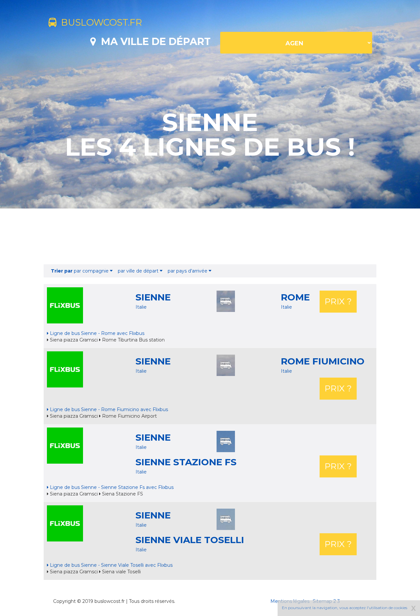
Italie (141, 307)
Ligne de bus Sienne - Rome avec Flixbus (96, 333)
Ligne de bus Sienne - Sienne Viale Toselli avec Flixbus (111, 565)
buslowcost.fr (99, 22)
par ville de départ (139, 271)
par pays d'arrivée (188, 271)
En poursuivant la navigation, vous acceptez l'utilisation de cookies (344, 607)
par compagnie (80, 271)
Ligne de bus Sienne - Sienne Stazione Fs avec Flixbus (111, 487)
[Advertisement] (210, 236)
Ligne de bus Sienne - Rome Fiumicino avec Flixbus (108, 409)
